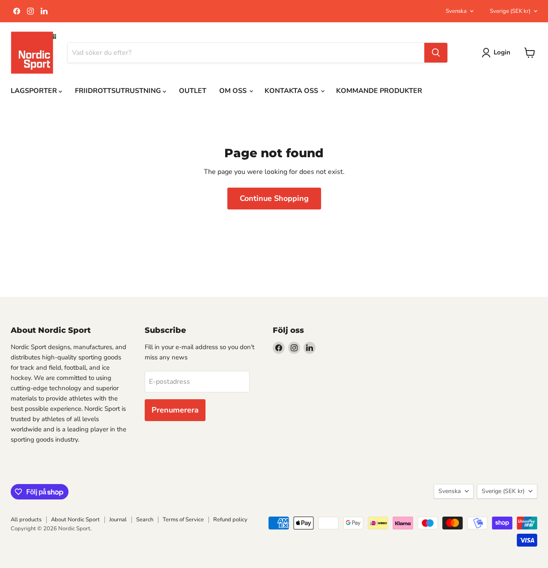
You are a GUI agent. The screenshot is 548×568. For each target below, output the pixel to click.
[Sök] (435, 53)
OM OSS (233, 91)
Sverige (510, 11)
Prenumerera (175, 410)
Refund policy (230, 519)
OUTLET (192, 91)
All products (26, 519)
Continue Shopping (274, 198)
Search (144, 519)
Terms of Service (183, 519)
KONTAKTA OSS (292, 91)
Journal (118, 519)
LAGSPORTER (35, 91)
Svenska (456, 11)
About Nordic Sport (75, 519)
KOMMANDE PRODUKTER (379, 91)
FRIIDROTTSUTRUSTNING (119, 91)
